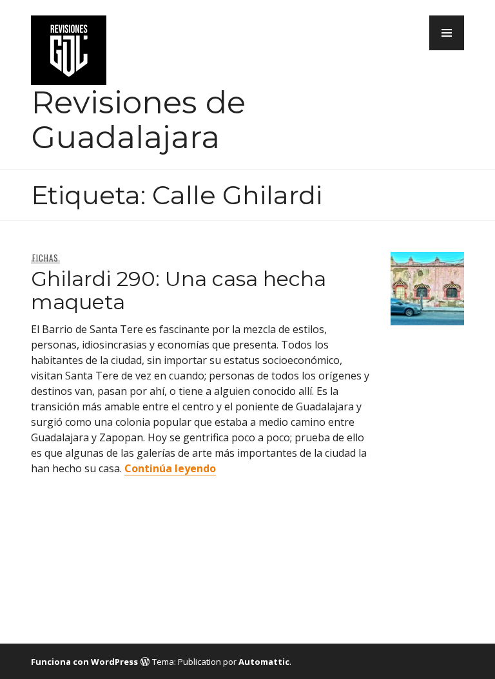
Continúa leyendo (170, 468)
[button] (446, 32)
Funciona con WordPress (84, 661)
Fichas (45, 257)
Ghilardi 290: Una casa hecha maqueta (178, 290)
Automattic (263, 661)
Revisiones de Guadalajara (138, 119)
